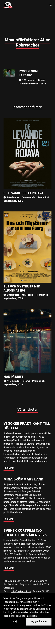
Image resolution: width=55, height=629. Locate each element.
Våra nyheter (27, 410)
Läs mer (9, 468)
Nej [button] (15, 621)
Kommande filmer (27, 107)
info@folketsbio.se (21, 591)
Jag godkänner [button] (38, 621)
